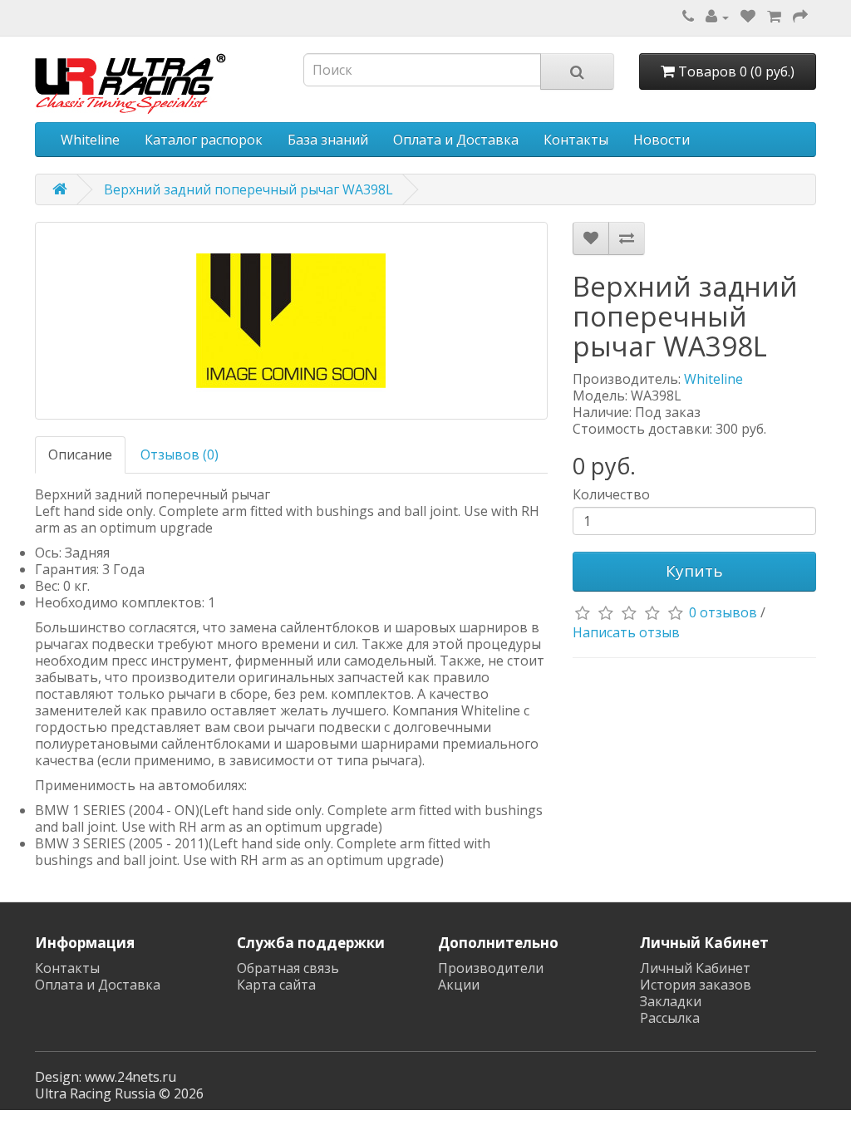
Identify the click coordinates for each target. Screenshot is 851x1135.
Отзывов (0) (179, 454)
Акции (459, 984)
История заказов (695, 984)
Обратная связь (288, 968)
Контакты (576, 139)
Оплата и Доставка (456, 139)
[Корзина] (774, 16)
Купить (694, 571)
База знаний (328, 139)
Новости (661, 139)
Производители (491, 968)
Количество (611, 494)
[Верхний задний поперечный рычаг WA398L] (291, 321)
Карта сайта (276, 984)
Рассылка (670, 1018)
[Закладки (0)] (747, 16)
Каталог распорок (204, 139)
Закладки (670, 1001)
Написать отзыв (626, 632)
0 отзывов (723, 612)
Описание (80, 454)
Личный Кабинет (695, 968)
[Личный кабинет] (717, 16)
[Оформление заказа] (800, 16)
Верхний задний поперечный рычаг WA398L (248, 189)
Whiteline (90, 139)
